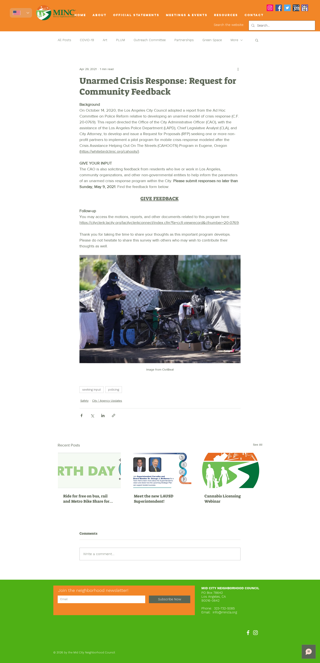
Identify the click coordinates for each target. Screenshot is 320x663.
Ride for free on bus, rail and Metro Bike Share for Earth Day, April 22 (86, 498)
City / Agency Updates (107, 400)
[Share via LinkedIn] (103, 415)
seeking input (91, 389)
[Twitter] (287, 8)
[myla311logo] (296, 8)
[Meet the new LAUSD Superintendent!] (160, 470)
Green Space (212, 40)
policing (113, 389)
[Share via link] (113, 415)
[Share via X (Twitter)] (92, 415)
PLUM (120, 40)
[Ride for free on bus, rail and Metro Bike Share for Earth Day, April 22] (89, 470)
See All (257, 444)
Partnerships (184, 40)
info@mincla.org (225, 612)
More (234, 40)
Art (105, 40)
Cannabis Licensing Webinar (222, 498)
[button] (99, 15)
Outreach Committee (150, 40)
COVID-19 (87, 40)
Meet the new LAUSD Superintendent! (153, 498)
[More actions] (238, 69)
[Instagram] (270, 8)
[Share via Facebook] (81, 415)
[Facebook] (278, 8)
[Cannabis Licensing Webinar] (230, 470)
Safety (84, 400)
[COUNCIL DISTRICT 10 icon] (304, 8)
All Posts (64, 40)
